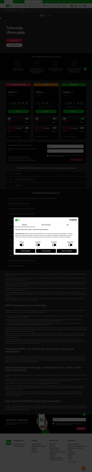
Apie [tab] (67, 224)
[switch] (38, 245)
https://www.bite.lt (20, 233)
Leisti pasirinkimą (46, 250)
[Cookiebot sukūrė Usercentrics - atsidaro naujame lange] (70, 220)
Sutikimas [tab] (24, 224)
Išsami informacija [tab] (46, 224)
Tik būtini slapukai (25, 250)
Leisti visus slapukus (66, 250)
